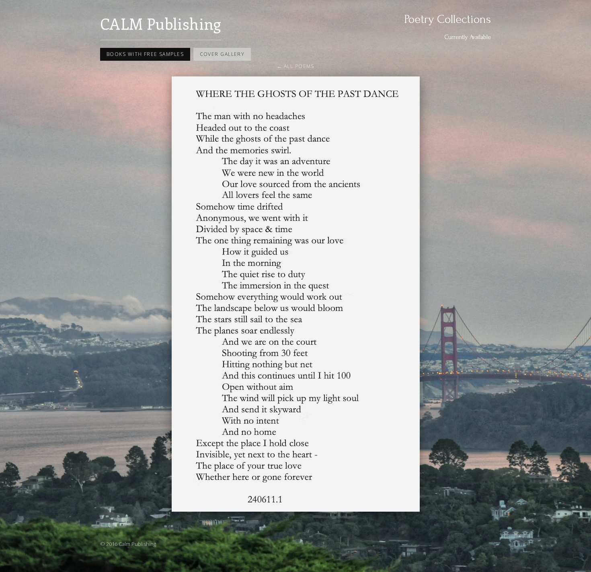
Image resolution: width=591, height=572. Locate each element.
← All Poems (295, 66)
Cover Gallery (222, 54)
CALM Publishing (161, 23)
